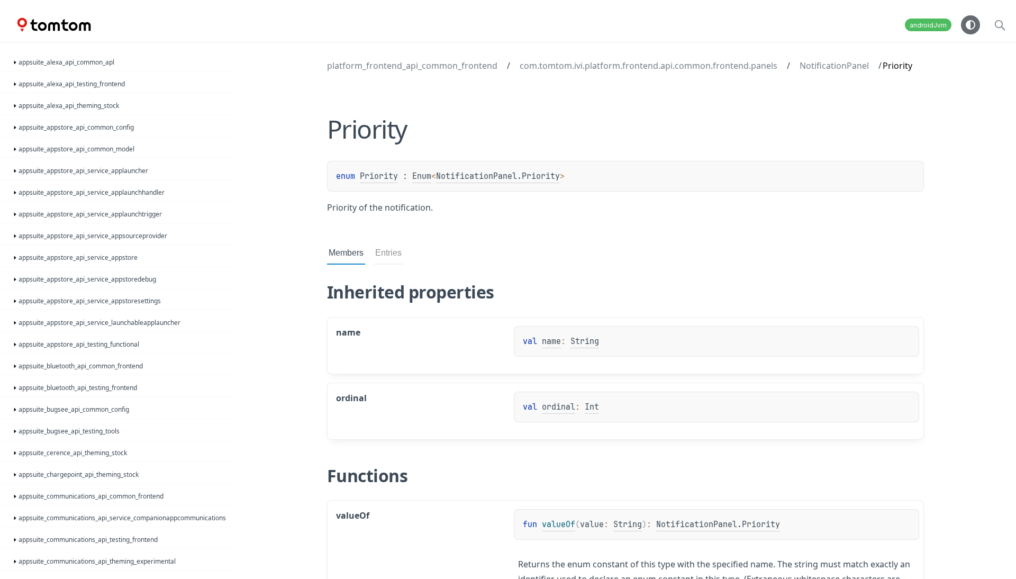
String (584, 341)
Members (346, 252)
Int (592, 407)
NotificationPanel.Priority (498, 176)
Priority (379, 176)
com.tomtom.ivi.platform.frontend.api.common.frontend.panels (648, 65)
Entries (388, 252)
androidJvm (928, 25)
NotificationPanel (834, 65)
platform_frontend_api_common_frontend (412, 65)
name (551, 341)
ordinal (558, 407)
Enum (421, 176)
